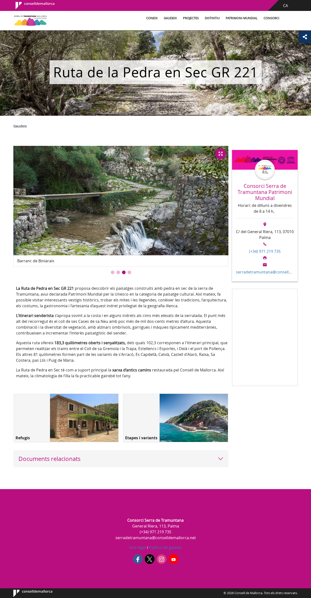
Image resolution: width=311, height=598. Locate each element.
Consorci (271, 18)
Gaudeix (170, 18)
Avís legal (137, 547)
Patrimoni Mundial (242, 18)
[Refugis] (84, 418)
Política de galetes (165, 547)
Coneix (152, 18)
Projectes (191, 18)
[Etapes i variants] (193, 418)
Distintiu (212, 18)
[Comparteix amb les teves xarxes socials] (305, 37)
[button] (112, 272)
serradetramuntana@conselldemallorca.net (265, 272)
